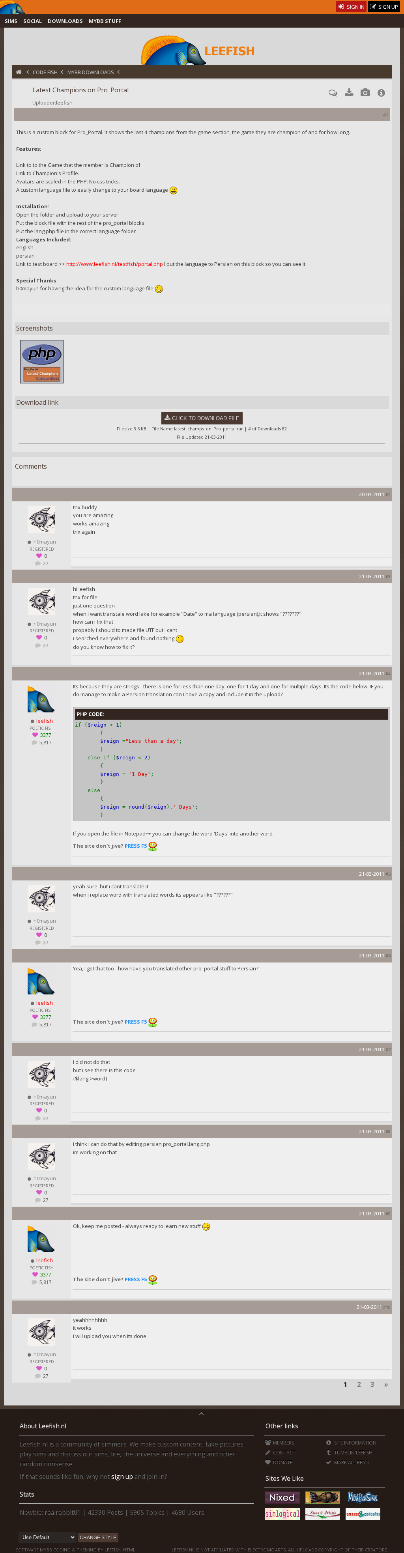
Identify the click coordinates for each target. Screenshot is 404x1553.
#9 (388, 1214)
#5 (388, 874)
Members (283, 1442)
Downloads (65, 20)
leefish (64, 102)
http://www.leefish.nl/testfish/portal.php (114, 263)
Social (32, 20)
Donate (282, 1462)
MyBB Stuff (105, 20)
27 (45, 563)
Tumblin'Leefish (352, 1452)
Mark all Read (350, 1462)
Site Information (354, 1442)
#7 (388, 1049)
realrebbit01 (63, 1512)
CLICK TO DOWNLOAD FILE (205, 418)
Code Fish (45, 72)
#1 (385, 115)
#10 (387, 1307)
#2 (388, 494)
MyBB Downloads (90, 72)
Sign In (355, 6)
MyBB (46, 1550)
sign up (122, 1476)
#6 (388, 956)
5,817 (45, 742)
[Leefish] (202, 49)
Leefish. (113, 1550)
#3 (388, 576)
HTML (128, 1550)
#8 (388, 1131)
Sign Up (387, 6)
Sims (11, 20)
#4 (388, 674)
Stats (27, 1494)
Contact (284, 1452)
